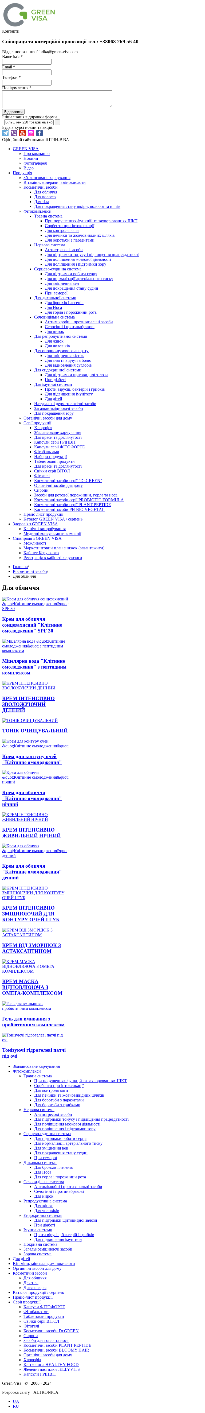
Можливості (34, 543)
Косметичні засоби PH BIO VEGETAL (69, 509)
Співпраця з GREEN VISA (37, 538)
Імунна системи (37, 1230)
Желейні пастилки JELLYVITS (51, 1369)
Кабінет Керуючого (41, 552)
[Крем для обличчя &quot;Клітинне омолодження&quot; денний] (35, 855)
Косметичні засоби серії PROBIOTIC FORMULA (79, 500)
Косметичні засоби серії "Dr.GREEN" (68, 480)
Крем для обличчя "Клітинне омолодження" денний (32, 871)
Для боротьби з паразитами (69, 240)
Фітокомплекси (37, 211)
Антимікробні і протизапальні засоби (79, 322)
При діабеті (55, 379)
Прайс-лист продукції (43, 514)
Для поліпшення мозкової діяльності (78, 259)
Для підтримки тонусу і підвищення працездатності (92, 254)
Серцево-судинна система (57, 269)
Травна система (48, 216)
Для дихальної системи (55, 298)
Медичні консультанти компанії (52, 533)
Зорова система (37, 1254)
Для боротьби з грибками (57, 1105)
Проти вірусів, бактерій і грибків (75, 389)
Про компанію (36, 153)
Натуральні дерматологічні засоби (65, 403)
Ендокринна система (42, 1215)
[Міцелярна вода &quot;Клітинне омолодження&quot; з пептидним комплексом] (35, 651)
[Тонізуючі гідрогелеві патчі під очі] (35, 1040)
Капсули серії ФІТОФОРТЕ (59, 447)
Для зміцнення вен (62, 283)
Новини (30, 158)
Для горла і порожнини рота (71, 312)
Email (8, 67)
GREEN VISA (26, 148)
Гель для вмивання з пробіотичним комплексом (33, 1021)
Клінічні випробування (44, 528)
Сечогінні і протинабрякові (69, 326)
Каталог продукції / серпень (38, 1292)
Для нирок (54, 331)
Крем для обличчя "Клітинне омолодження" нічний (32, 798)
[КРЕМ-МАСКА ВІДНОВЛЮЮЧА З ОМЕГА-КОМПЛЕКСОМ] (35, 971)
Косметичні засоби (40, 187)
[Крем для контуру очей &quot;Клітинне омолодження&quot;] (35, 746)
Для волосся (45, 197)
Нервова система (49, 245)
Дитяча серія (34, 1287)
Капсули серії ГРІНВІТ (55, 442)
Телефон (11, 77)
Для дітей (53, 399)
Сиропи (41, 490)
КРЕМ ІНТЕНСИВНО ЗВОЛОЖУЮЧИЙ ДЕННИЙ (28, 704)
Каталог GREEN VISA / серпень (52, 519)
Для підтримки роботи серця (71, 273)
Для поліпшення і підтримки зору (75, 264)
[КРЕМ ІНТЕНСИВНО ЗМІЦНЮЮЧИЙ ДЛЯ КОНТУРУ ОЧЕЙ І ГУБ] (35, 897)
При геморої (56, 293)
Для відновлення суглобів (68, 365)
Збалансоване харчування (46, 177)
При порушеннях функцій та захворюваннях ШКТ (91, 221)
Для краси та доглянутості (58, 437)
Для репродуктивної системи (60, 336)
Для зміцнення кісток (64, 355)
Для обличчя (45, 192)
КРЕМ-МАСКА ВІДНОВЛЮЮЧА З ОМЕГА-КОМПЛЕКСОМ (32, 987)
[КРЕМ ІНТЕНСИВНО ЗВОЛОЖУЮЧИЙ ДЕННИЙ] (35, 688)
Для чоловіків (57, 346)
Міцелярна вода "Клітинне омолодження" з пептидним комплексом (34, 667)
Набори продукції (50, 456)
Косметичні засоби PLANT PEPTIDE (57, 1345)
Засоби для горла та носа (46, 1340)
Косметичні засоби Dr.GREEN (51, 1331)
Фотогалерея (35, 163)
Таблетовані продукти (54, 461)
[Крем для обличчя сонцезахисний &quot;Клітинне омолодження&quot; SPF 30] (35, 608)
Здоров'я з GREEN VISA (35, 524)
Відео (28, 168)
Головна (20, 566)
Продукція (22, 172)
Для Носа (53, 307)
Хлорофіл (43, 427)
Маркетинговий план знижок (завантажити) (63, 548)
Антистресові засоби (64, 249)
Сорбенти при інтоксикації (69, 225)
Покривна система (40, 1244)
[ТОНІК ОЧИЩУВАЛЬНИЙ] (30, 720)
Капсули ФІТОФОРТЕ (44, 1307)
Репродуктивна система (45, 1201)
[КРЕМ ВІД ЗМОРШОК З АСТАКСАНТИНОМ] (35, 935)
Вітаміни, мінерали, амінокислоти (54, 182)
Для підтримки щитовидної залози (76, 374)
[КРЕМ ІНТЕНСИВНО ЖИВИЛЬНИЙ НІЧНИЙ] (35, 819)
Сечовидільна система (54, 317)
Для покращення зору (54, 413)
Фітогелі (42, 475)
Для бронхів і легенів (64, 302)
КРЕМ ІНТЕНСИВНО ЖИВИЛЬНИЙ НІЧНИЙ (31, 833)
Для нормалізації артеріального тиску (79, 278)
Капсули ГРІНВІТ (39, 1374)
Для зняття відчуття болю (68, 360)
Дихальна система (40, 1162)
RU (16, 1406)
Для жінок (54, 341)
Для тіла (41, 201)
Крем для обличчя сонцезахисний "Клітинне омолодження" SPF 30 (32, 625)
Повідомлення (16, 88)
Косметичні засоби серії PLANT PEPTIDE (72, 504)
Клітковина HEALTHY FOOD (51, 1364)
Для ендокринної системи (57, 370)
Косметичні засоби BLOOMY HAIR (56, 1350)
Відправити (13, 112)
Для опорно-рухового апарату (61, 350)
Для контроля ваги (62, 230)
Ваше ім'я (12, 56)
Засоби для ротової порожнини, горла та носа (75, 495)
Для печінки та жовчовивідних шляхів (80, 235)
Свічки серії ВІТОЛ (52, 471)
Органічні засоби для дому (47, 418)
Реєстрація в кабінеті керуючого (52, 557)
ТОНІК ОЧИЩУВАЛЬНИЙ (35, 730)
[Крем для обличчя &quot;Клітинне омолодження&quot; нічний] (35, 782)
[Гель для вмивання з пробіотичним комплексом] (35, 1008)
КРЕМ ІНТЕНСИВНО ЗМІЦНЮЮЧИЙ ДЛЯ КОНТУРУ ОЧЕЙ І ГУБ (31, 913)
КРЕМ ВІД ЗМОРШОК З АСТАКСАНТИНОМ (31, 948)
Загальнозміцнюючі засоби (58, 408)
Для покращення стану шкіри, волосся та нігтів (77, 206)
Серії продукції (37, 423)
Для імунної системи (53, 384)
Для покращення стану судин (71, 288)
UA (16, 1401)
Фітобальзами (46, 451)
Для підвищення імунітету (69, 394)
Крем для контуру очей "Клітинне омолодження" (32, 759)
